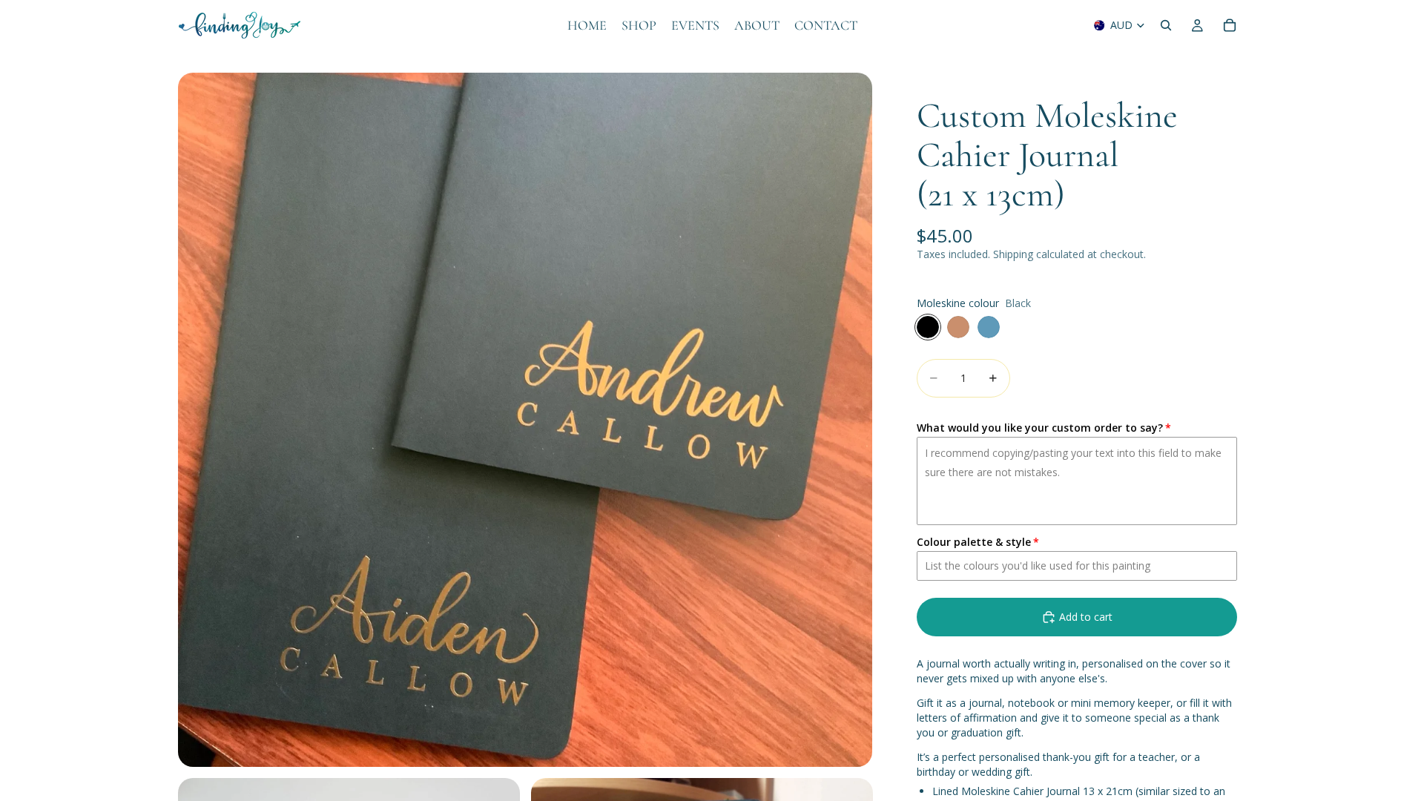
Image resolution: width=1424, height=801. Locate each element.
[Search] (1166, 25)
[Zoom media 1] (525, 420)
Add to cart (1085, 617)
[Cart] (1229, 25)
